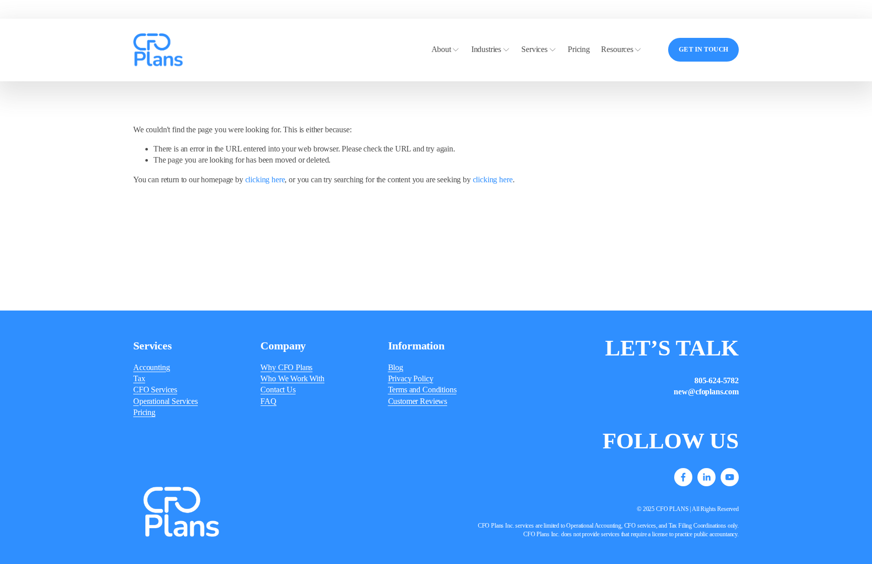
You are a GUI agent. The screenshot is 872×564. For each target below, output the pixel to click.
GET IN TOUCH (703, 49)
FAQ (268, 401)
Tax (139, 378)
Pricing (579, 49)
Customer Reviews (417, 401)
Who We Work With (292, 378)
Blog (395, 367)
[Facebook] (683, 477)
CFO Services (155, 389)
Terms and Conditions (422, 389)
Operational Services (165, 401)
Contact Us (277, 389)
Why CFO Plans (286, 367)
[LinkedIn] (706, 477)
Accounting (151, 367)
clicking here (265, 179)
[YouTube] (730, 477)
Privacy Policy (410, 378)
